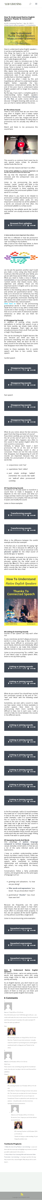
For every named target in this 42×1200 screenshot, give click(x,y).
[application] (21, 225)
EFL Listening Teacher (14, 23)
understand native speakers (14, 25)
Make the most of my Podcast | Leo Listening (17, 1147)
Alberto (6, 1061)
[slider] (32, 225)
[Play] (8, 225)
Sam (5, 1012)
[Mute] (28, 225)
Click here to (10, 304)
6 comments (31, 25)
